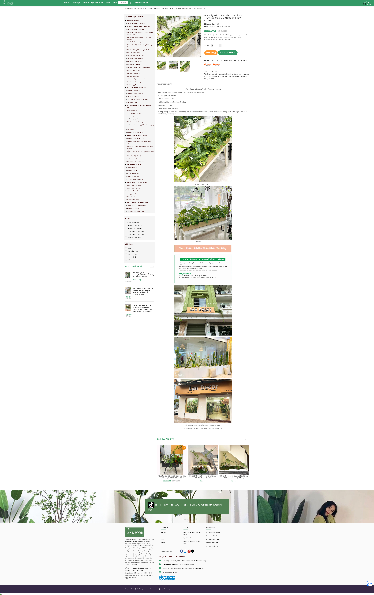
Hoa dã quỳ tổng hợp (133, 173)
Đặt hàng (211, 52)
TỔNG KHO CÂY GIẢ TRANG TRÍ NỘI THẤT (139, 26)
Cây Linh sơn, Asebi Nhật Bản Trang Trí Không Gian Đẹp (139, 38)
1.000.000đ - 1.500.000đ (135, 231)
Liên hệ (163, 542)
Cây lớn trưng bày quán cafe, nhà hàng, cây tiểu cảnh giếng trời (140, 33)
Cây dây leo (130, 129)
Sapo (169, 589)
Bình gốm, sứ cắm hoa (133, 208)
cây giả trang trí (212, 74)
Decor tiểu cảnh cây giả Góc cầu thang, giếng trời (142, 125)
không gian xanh (240, 76)
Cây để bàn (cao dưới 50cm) (134, 58)
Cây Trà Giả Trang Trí (133, 96)
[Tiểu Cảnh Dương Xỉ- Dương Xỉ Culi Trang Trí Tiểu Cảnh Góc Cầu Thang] (234, 460)
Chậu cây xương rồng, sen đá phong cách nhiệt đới (140, 142)
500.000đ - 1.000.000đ (135, 228)
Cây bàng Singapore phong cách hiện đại (138, 67)
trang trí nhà (209, 79)
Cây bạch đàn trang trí (133, 76)
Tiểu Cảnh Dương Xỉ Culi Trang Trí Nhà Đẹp (139, 50)
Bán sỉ (162, 539)
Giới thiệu (76, 3)
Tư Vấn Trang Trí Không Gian (135, 132)
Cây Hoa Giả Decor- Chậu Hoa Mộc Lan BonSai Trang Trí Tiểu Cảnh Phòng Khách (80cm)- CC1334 (143, 291)
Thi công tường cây (132, 110)
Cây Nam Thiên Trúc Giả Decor (135, 55)
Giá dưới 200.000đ (133, 223)
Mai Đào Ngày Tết (132, 85)
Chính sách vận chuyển (213, 539)
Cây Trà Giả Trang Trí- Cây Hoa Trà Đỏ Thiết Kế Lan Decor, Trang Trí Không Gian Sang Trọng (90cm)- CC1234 (143, 308)
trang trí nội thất (225, 74)
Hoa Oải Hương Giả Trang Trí (135, 179)
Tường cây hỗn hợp (136, 113)
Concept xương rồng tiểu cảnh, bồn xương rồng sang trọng (140, 147)
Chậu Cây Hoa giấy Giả (133, 91)
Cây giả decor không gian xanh (135, 29)
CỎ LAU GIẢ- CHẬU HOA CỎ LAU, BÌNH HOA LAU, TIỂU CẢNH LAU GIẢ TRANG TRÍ (140, 152)
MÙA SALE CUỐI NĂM (133, 20)
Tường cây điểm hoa (136, 119)
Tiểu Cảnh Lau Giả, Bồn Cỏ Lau (135, 162)
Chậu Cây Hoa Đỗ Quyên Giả (135, 93)
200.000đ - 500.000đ (134, 225)
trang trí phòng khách (212, 76)
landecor (235, 74)
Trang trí (224, 76)
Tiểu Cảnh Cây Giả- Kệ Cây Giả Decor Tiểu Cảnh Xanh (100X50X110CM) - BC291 (172, 477)
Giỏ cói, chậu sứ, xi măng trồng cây (136, 205)
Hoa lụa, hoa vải (131, 194)
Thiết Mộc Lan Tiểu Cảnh (133, 70)
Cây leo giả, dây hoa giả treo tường (136, 79)
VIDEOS (108, 3)
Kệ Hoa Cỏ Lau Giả (132, 159)
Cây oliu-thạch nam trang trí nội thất (137, 42)
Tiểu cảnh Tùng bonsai (133, 53)
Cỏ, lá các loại (131, 197)
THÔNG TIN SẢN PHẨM (164, 84)
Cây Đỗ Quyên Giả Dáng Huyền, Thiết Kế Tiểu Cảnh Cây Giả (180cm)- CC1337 (143, 275)
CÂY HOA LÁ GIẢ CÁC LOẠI (134, 191)
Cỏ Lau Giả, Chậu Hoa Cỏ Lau (135, 156)
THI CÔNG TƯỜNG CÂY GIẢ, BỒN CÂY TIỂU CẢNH (139, 106)
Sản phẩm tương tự (165, 439)
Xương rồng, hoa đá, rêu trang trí (136, 138)
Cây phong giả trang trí (133, 73)
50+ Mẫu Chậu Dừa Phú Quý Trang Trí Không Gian (139, 46)
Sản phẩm (164, 536)
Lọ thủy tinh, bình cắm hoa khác (135, 211)
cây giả (231, 76)
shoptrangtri (243, 74)
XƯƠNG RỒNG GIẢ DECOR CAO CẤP (137, 135)
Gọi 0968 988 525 (228, 52)
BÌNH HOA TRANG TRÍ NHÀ (134, 164)
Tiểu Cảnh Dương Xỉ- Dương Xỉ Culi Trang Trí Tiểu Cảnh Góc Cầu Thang (233, 477)
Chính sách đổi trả (211, 536)
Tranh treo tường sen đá (133, 188)
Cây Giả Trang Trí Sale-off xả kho (136, 23)
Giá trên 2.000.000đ (134, 237)
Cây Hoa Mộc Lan (132, 102)
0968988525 (143, 3)
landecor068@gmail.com (170, 572)
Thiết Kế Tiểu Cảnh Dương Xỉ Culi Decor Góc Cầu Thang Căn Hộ (202, 477)
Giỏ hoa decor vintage (133, 176)
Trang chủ (164, 532)
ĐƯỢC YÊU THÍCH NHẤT (134, 266)
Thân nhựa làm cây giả (133, 200)
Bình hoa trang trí (132, 167)
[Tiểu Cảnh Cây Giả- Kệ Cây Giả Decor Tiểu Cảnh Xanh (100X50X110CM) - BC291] (172, 460)
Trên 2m (130, 260)
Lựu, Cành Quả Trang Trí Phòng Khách (137, 99)
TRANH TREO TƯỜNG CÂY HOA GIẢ (137, 182)
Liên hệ (115, 3)
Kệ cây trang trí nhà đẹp (133, 64)
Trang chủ (67, 3)
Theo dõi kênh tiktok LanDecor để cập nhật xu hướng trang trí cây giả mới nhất (185, 507)
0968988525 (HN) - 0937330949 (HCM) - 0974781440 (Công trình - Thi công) (183, 568)
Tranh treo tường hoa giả (134, 185)
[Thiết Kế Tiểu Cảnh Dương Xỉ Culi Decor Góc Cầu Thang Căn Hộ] (203, 460)
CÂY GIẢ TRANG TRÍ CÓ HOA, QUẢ (136, 88)
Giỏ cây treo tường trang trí (134, 82)
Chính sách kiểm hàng (212, 546)
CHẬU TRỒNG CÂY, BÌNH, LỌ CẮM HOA (137, 202)
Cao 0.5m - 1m (132, 251)
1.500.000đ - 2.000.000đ (135, 234)
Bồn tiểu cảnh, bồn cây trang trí (135, 122)
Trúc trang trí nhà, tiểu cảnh (134, 61)
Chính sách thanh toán (213, 532)
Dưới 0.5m (131, 248)
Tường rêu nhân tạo (136, 116)
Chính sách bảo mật (212, 542)
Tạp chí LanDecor (97, 3)
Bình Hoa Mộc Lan (132, 170)
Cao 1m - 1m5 (132, 254)
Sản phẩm (85, 3)
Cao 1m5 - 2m (132, 257)
